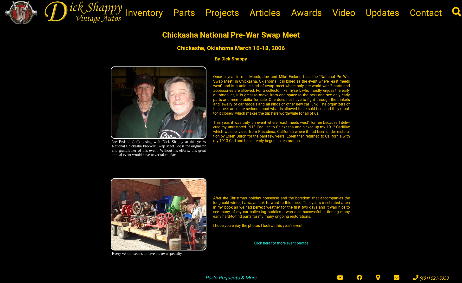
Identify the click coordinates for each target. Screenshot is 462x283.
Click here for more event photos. (281, 243)
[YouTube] (340, 277)
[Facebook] (359, 277)
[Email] (396, 277)
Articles (265, 12)
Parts (184, 12)
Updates (382, 12)
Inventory (144, 12)
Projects (222, 12)
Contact (426, 12)
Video (343, 12)
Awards (306, 12)
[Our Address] (378, 277)
